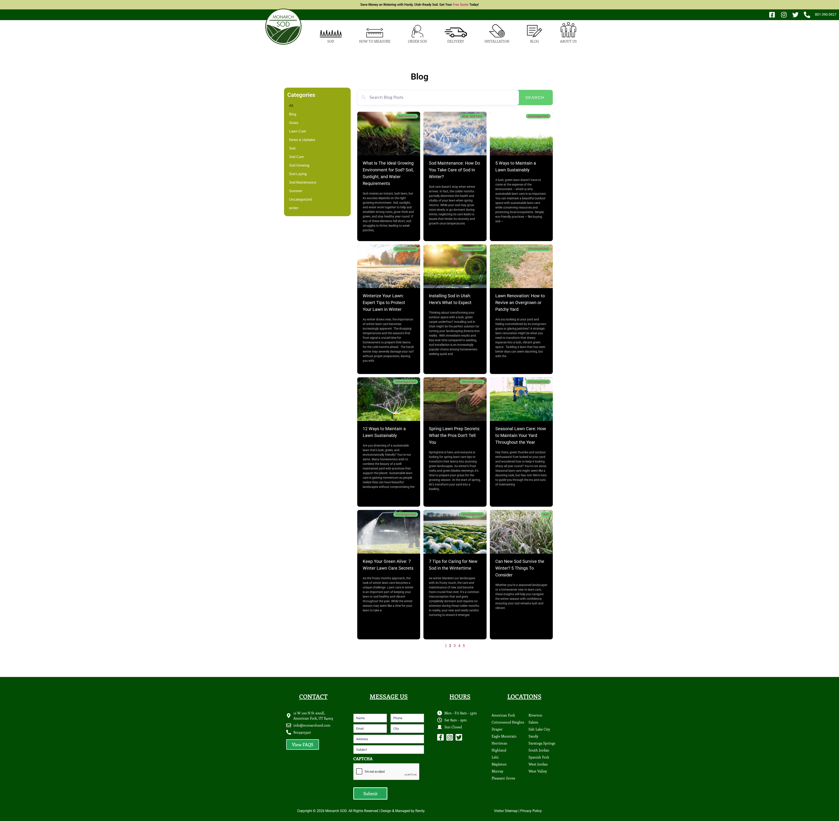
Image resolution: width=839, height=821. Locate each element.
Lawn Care (297, 131)
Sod (292, 148)
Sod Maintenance (302, 182)
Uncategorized (300, 199)
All (291, 106)
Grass (293, 123)
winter (293, 208)
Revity (420, 811)
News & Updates (302, 140)
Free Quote (460, 5)
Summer (295, 191)
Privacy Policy (531, 811)
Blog (292, 114)
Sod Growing (299, 165)
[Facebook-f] (440, 737)
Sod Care (296, 157)
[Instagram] (449, 737)
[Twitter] (459, 737)
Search (534, 97)
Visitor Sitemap (506, 811)
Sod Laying (298, 174)
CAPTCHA (363, 758)
